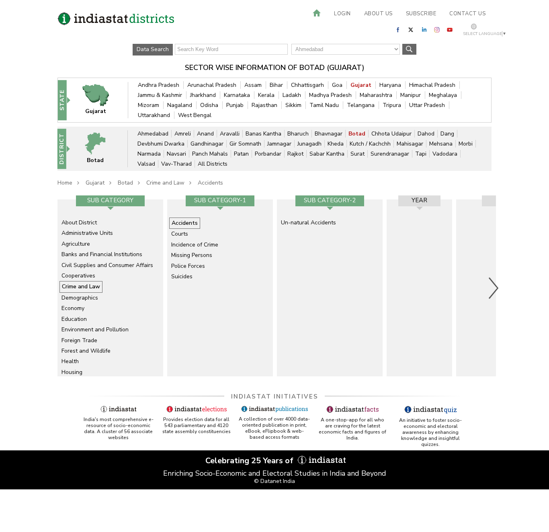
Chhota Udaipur (391, 134)
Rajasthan (264, 105)
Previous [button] (53, 288)
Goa (337, 85)
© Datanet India (274, 481)
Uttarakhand (154, 115)
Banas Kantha (263, 134)
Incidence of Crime (194, 245)
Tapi (420, 154)
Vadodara (444, 154)
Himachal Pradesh (432, 85)
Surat (357, 154)
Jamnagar (279, 144)
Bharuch (298, 134)
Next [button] (494, 288)
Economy (72, 308)
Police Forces (188, 266)
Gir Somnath (245, 144)
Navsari (176, 154)
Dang (447, 134)
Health (70, 361)
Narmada (149, 154)
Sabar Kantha (326, 154)
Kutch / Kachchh (370, 144)
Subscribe (421, 13)
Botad (356, 134)
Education (74, 319)
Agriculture (75, 244)
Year (419, 200)
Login (342, 13)
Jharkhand (203, 95)
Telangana (361, 105)
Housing (71, 372)
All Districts (212, 164)
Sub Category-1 (220, 200)
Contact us (467, 13)
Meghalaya (443, 95)
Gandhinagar (207, 144)
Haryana (390, 85)
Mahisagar (410, 144)
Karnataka (237, 95)
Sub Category (110, 200)
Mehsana (441, 144)
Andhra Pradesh (158, 85)
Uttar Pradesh (427, 105)
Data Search (153, 49)
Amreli (182, 134)
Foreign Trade (79, 340)
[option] (110, 287)
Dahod (426, 134)
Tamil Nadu (324, 105)
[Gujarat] (101, 100)
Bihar (276, 85)
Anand (205, 134)
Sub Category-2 (330, 200)
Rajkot (295, 154)
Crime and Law (165, 183)
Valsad (146, 164)
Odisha (209, 105)
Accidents (210, 183)
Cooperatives (78, 275)
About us (378, 13)
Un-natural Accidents (308, 222)
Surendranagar (390, 154)
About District (79, 222)
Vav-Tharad (176, 164)
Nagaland (179, 105)
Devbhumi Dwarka (160, 144)
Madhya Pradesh (330, 95)
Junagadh (309, 144)
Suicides (182, 276)
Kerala (266, 95)
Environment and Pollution (95, 329)
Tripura (392, 105)
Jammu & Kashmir (160, 95)
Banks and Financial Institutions (101, 254)
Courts (179, 234)
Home (64, 183)
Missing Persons (191, 255)
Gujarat (360, 85)
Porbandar (268, 154)
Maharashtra (376, 95)
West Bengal (194, 115)
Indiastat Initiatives (274, 396)
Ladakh (292, 95)
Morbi (466, 144)
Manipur (410, 95)
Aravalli (230, 134)
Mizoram (148, 105)
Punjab (235, 105)
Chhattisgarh (307, 85)
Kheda (336, 144)
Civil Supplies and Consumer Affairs (107, 265)
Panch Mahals (210, 154)
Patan (241, 154)
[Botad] (100, 148)
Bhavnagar (328, 134)
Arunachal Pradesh (211, 85)
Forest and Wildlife (86, 351)
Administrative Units (87, 233)
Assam (253, 85)
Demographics (79, 298)
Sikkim (293, 105)
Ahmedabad (152, 134)
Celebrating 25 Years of (250, 460)
